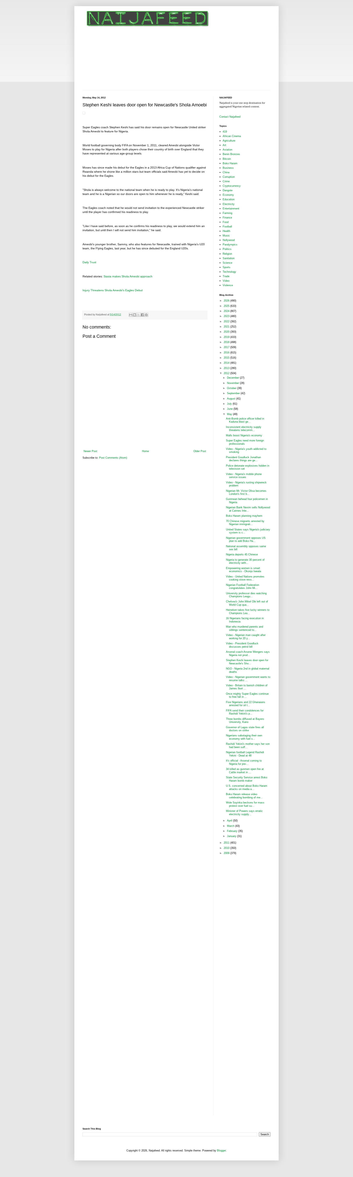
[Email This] (131, 315)
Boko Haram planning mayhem (244, 515)
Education (229, 199)
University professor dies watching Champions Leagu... (246, 595)
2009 (227, 853)
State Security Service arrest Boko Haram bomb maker (246, 779)
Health (226, 231)
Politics (227, 249)
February (232, 831)
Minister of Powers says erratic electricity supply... (244, 812)
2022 (227, 321)
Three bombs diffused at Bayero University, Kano (245, 720)
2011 (227, 842)
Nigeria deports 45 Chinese (242, 554)
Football (227, 226)
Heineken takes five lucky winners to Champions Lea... (247, 611)
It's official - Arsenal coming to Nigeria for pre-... (244, 762)
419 (225, 131)
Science (227, 262)
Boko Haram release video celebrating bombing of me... (244, 796)
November (233, 383)
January (232, 836)
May (230, 414)
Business (228, 167)
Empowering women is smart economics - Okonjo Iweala (243, 570)
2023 (227, 316)
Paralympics (230, 244)
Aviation (227, 149)
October (232, 388)
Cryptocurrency (232, 185)
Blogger (221, 1150)
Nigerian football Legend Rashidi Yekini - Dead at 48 (245, 754)
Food (226, 222)
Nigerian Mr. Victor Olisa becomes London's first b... (246, 492)
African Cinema (232, 136)
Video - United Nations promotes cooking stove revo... (245, 578)
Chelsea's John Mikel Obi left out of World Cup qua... (247, 603)
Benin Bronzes (231, 154)
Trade (226, 276)
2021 (227, 326)
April (230, 820)
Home (145, 451)
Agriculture (229, 140)
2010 (227, 848)
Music (226, 235)
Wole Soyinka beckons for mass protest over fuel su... (245, 804)
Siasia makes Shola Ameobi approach (128, 276)
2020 (227, 331)
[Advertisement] (176, 59)
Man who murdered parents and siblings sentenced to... (244, 628)
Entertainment (231, 208)
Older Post (199, 451)
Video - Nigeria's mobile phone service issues (244, 476)
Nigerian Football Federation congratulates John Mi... (242, 586)
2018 (227, 342)
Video (226, 280)
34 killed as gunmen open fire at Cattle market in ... (245, 770)
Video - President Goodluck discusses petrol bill (242, 645)
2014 (227, 362)
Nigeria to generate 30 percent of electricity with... (245, 561)
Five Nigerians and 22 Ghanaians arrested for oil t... (245, 704)
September (234, 393)
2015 (227, 357)
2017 (227, 347)
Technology (229, 271)
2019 (227, 337)
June (230, 408)
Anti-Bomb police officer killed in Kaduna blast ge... (245, 420)
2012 (227, 373)
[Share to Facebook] (142, 315)
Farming (227, 213)
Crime (226, 181)
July (230, 403)
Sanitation (229, 258)
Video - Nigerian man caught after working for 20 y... (246, 637)
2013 (227, 368)
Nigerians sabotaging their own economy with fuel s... (244, 737)
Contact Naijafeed (229, 116)
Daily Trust (89, 262)
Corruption (229, 176)
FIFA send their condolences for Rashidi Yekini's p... (245, 712)
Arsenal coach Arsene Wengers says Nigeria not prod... (248, 653)
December (233, 377)
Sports (226, 267)
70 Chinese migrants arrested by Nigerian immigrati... (245, 523)
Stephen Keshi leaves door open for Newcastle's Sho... (247, 662)
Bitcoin (227, 158)
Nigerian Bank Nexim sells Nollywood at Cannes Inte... (248, 509)
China (226, 172)
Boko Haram (230, 163)
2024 (227, 311)
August (231, 398)
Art (224, 145)
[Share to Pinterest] (146, 315)
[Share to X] (138, 315)
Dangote (227, 190)
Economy (228, 194)
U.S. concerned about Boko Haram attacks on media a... (246, 787)
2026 (227, 300)
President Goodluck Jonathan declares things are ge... (243, 459)
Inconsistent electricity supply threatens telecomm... (243, 428)
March (231, 825)
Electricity (229, 204)
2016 (227, 352)
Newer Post (90, 451)
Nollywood (229, 240)
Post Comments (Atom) (113, 457)
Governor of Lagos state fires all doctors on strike (245, 729)
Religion (227, 253)
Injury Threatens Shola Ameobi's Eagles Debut (113, 290)
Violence (228, 285)
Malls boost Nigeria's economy (244, 435)
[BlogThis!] (135, 315)
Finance (227, 217)
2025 (227, 305)
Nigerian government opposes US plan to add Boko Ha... (246, 539)
